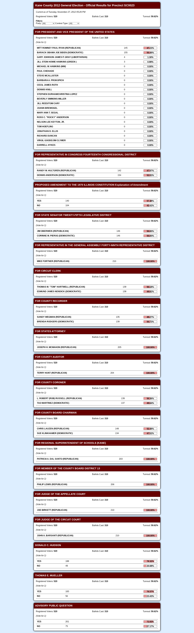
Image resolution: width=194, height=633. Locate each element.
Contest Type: (61, 23)
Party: (38, 23)
